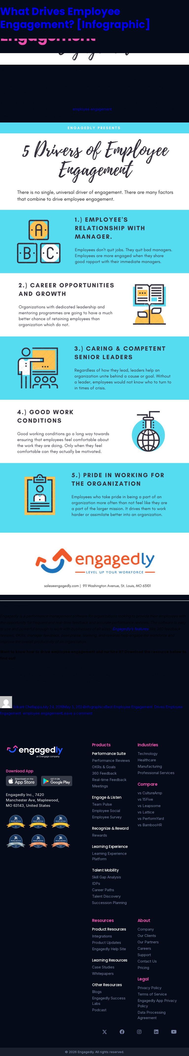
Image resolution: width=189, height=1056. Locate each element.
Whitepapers (103, 973)
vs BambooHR (150, 825)
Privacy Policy (149, 987)
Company (146, 929)
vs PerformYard (151, 818)
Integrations (102, 936)
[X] (104, 1031)
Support (144, 954)
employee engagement (92, 109)
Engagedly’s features (130, 629)
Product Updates (106, 942)
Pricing (143, 967)
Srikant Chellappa (27, 706)
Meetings (100, 786)
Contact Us (147, 961)
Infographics (95, 706)
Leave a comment (77, 713)
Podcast (99, 1010)
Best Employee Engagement (128, 706)
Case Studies (103, 967)
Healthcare (147, 760)
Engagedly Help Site (109, 949)
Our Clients (147, 935)
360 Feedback (104, 773)
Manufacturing (150, 766)
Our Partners (148, 942)
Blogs (97, 991)
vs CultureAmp (150, 793)
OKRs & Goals (104, 767)
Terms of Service (152, 994)
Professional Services (156, 772)
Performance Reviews (111, 760)
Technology (148, 753)
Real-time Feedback (109, 779)
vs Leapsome (149, 805)
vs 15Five (145, 799)
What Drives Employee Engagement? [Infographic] (75, 18)
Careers (144, 948)
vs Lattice (146, 812)
